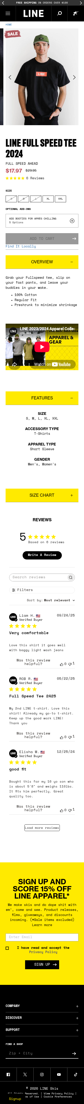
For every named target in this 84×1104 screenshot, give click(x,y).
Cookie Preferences (58, 1097)
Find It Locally (21, 246)
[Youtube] (59, 1074)
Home (9, 24)
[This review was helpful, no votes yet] (61, 664)
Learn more (42, 925)
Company (13, 1006)
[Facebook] (8, 1074)
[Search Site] (59, 13)
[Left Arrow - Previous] (3, 3)
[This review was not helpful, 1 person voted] (69, 664)
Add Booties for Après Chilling (32, 218)
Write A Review (42, 555)
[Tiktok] (75, 1074)
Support (13, 1030)
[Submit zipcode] (73, 1053)
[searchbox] (38, 577)
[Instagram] (42, 1074)
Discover (14, 1018)
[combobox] (51, 600)
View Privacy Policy (58, 1093)
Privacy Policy (43, 952)
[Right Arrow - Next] (81, 3)
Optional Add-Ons (18, 209)
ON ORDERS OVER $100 (42, 3)
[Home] (33, 13)
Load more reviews (42, 828)
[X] (25, 1074)
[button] (8, 13)
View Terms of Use (25, 1097)
